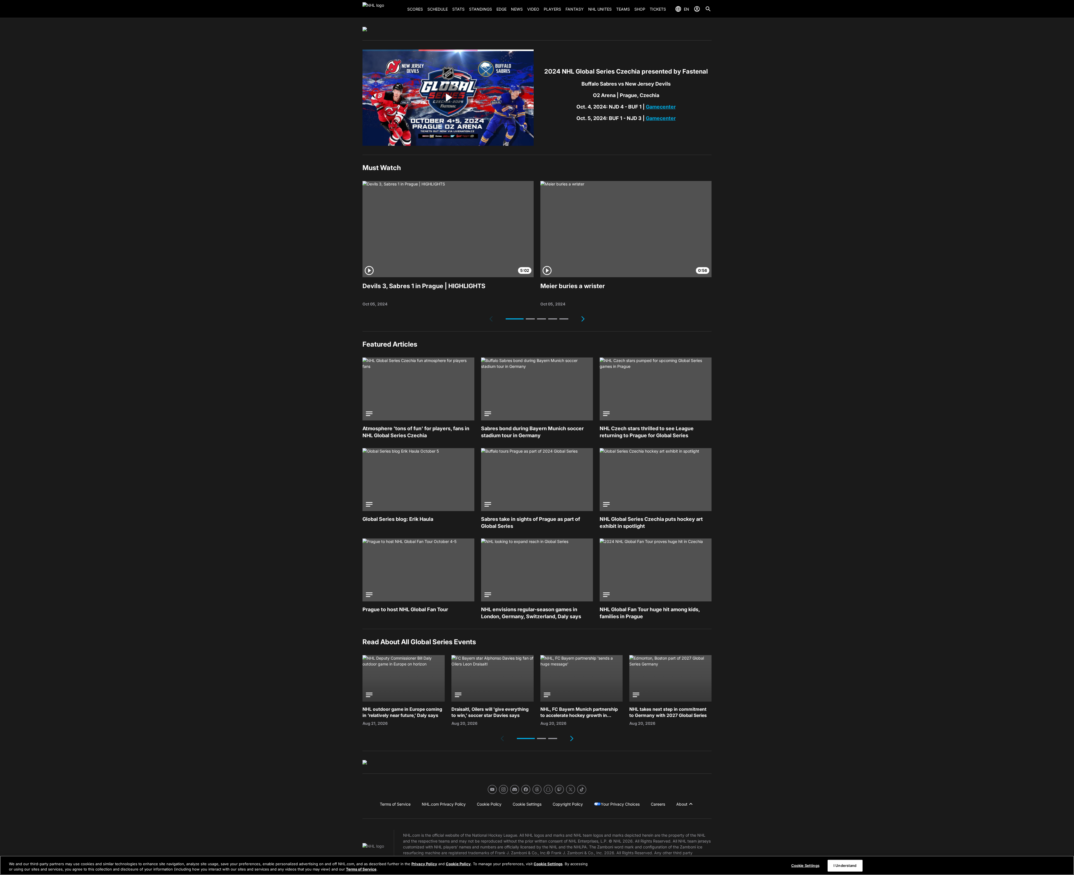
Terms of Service (361, 869)
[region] (537, 865)
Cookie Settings (548, 864)
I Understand (845, 865)
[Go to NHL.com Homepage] (382, 9)
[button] (515, 318)
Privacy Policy (424, 864)
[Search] (708, 9)
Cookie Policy (458, 864)
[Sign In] (697, 9)
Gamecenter (661, 107)
